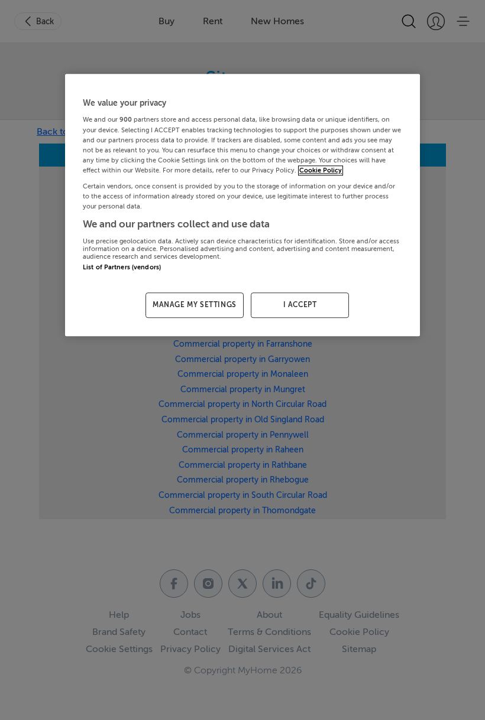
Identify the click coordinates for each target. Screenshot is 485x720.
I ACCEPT (300, 305)
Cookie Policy (320, 170)
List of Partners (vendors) (122, 267)
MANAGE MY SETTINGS (195, 305)
